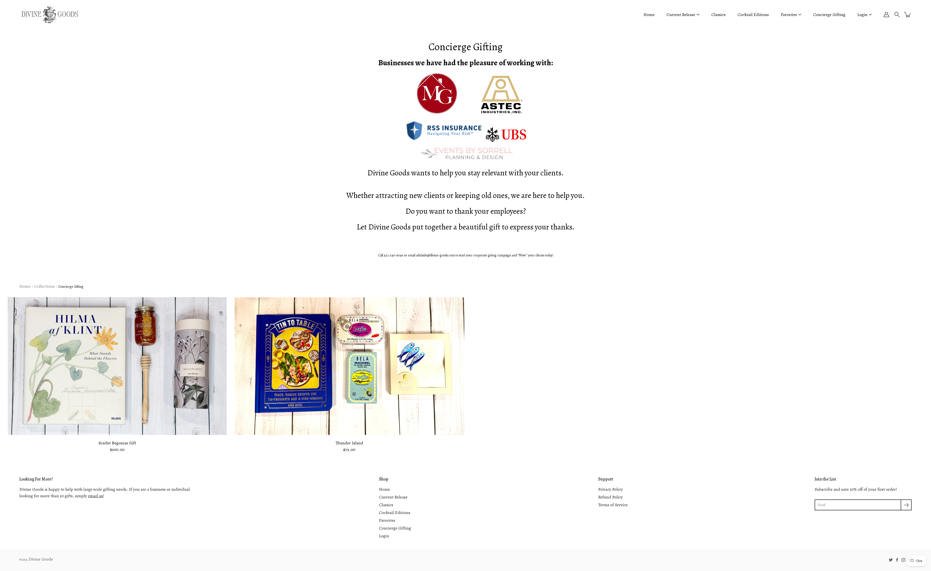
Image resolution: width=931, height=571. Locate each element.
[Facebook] (897, 560)
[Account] (886, 14)
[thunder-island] (350, 366)
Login (862, 14)
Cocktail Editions (753, 14)
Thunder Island (349, 443)
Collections (44, 286)
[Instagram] (903, 560)
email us (95, 496)
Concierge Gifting (829, 14)
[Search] (897, 14)
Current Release (680, 14)
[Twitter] (891, 560)
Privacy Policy (610, 489)
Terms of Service (613, 505)
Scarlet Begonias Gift (117, 443)
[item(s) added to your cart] (908, 14)
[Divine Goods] (49, 14)
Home (649, 14)
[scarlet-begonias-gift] (117, 366)
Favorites (789, 14)
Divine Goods (41, 559)
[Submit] (906, 504)
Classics (718, 14)
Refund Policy (610, 497)
